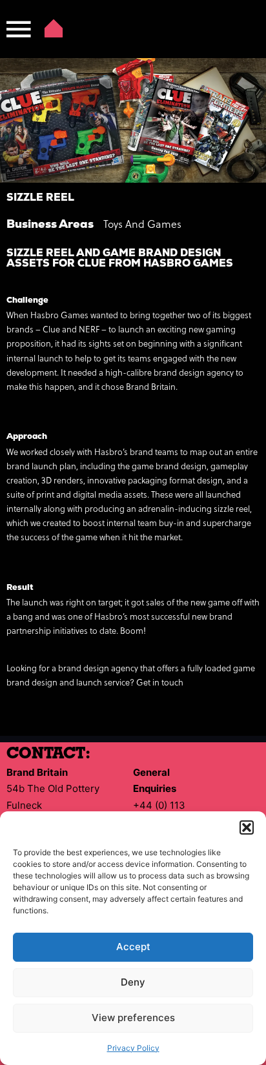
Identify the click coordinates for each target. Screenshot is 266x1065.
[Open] (18, 29)
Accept (133, 946)
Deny (133, 982)
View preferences (133, 1017)
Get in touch (159, 683)
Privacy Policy (133, 1048)
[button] (246, 827)
